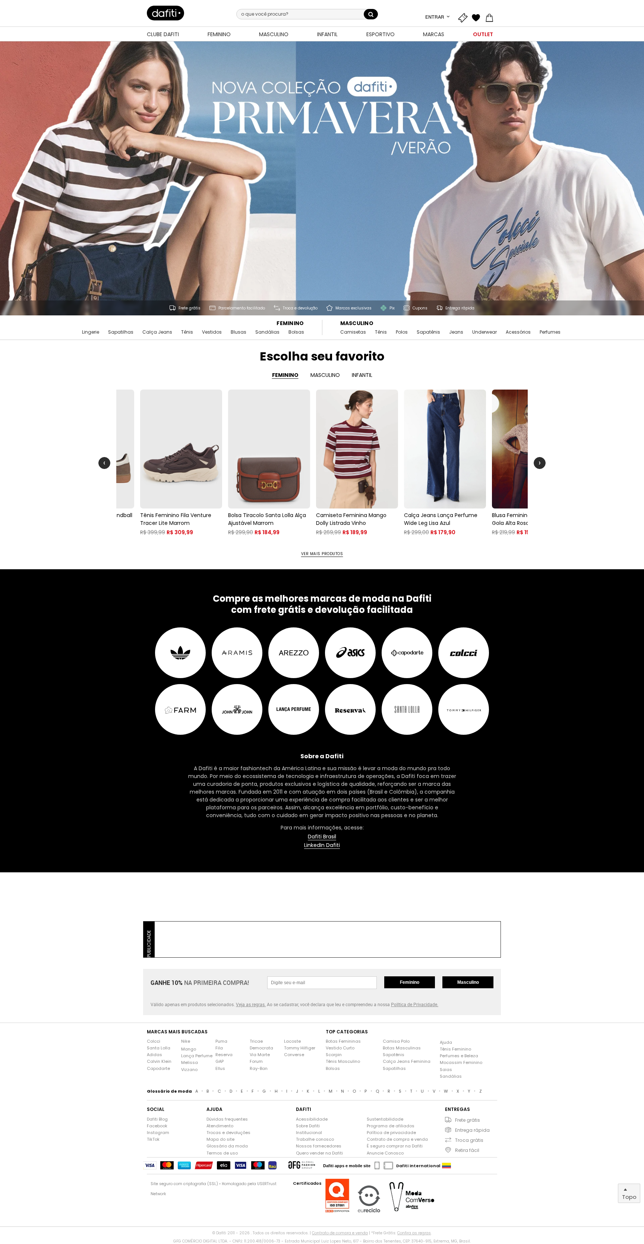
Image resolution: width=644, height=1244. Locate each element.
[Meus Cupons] (464, 17)
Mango (188, 1049)
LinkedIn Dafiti (322, 845)
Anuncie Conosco (385, 1153)
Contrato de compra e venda (397, 1139)
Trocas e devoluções (228, 1133)
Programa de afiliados (390, 1126)
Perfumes (550, 332)
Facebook (157, 1126)
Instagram (158, 1133)
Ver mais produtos (322, 554)
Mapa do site (220, 1139)
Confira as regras (414, 1233)
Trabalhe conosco (315, 1139)
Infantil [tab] (362, 375)
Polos (402, 332)
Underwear (484, 332)
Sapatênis (428, 332)
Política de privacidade (391, 1133)
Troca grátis (469, 1140)
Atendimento (219, 1126)
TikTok (153, 1139)
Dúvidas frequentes (227, 1119)
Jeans (456, 332)
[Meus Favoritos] (478, 17)
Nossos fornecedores (318, 1146)
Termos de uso (222, 1153)
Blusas (238, 332)
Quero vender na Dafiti (319, 1153)
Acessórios (518, 332)
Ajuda (446, 1042)
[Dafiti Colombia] (446, 1166)
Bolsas (296, 332)
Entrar (435, 16)
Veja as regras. (251, 1004)
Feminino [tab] (285, 375)
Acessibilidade (312, 1119)
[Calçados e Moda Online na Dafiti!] (165, 13)
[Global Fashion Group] (301, 1165)
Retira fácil (467, 1150)
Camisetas (353, 332)
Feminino (290, 323)
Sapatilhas (120, 332)
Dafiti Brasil (322, 836)
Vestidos (212, 332)
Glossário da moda (227, 1146)
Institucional (309, 1133)
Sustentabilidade (385, 1119)
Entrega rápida (472, 1130)
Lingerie (90, 332)
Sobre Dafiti (308, 1126)
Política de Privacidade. (414, 1004)
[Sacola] (491, 17)
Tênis (187, 332)
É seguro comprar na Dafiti (395, 1146)
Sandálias (267, 332)
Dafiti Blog (157, 1119)
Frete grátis (467, 1120)
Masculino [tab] (325, 375)
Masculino (357, 323)
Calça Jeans (157, 332)
